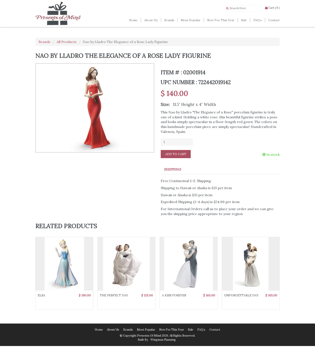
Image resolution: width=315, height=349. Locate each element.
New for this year (220, 20)
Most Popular (191, 20)
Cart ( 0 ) (274, 8)
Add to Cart (175, 154)
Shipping (172, 169)
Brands (169, 20)
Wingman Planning (163, 340)
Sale (244, 20)
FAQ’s (258, 20)
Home (133, 20)
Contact (274, 20)
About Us (151, 20)
